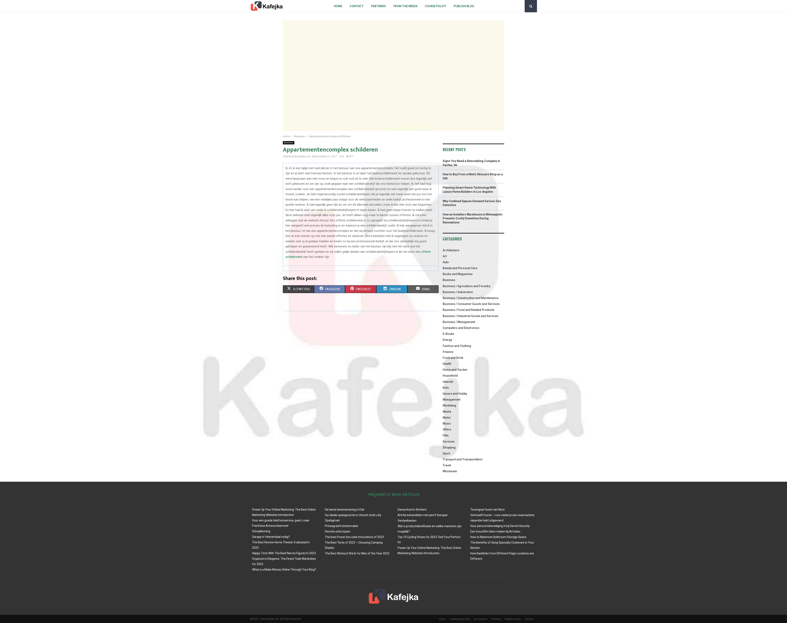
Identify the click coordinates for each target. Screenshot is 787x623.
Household (450, 375)
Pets (446, 435)
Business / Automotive (458, 292)
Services (449, 441)
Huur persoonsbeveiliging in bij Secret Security (500, 526)
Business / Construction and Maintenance (470, 298)
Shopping (449, 447)
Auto (446, 262)
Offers (447, 429)
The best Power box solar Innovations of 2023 (354, 537)
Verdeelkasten (407, 520)
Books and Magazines (458, 274)
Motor (447, 417)
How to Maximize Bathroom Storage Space (498, 537)
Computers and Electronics (461, 328)
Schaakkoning (261, 531)
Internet (448, 381)
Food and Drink (453, 357)
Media (447, 411)
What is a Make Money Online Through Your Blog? (284, 569)
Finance (448, 351)
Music (447, 423)
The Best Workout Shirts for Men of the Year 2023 (357, 553)
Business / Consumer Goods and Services (471, 304)
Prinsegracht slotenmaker (341, 526)
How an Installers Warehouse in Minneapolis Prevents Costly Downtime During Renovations (473, 218)
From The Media (405, 6)
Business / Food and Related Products (468, 310)
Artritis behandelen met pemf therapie (423, 515)
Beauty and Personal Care (460, 268)
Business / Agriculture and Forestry (466, 286)
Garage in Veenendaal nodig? (271, 536)
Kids (446, 387)
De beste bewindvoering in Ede (344, 509)
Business (288, 143)
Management (451, 399)
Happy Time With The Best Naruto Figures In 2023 (284, 553)
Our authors (480, 619)
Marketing (449, 405)
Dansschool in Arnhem (412, 509)
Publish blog (464, 6)
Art (445, 256)
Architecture (451, 250)
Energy (447, 339)
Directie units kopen (337, 531)
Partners (378, 6)
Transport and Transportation (462, 459)
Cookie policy (435, 6)
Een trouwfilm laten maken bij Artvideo (495, 531)
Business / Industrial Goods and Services (470, 316)
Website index (513, 619)
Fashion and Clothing (457, 346)
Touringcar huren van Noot (487, 509)
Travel (447, 465)
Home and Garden (455, 369)
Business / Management (459, 322)
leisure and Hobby (455, 393)
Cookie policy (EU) (460, 619)
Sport (446, 453)
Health (447, 363)
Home (338, 6)
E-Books (448, 333)
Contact (357, 6)
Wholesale (450, 471)
